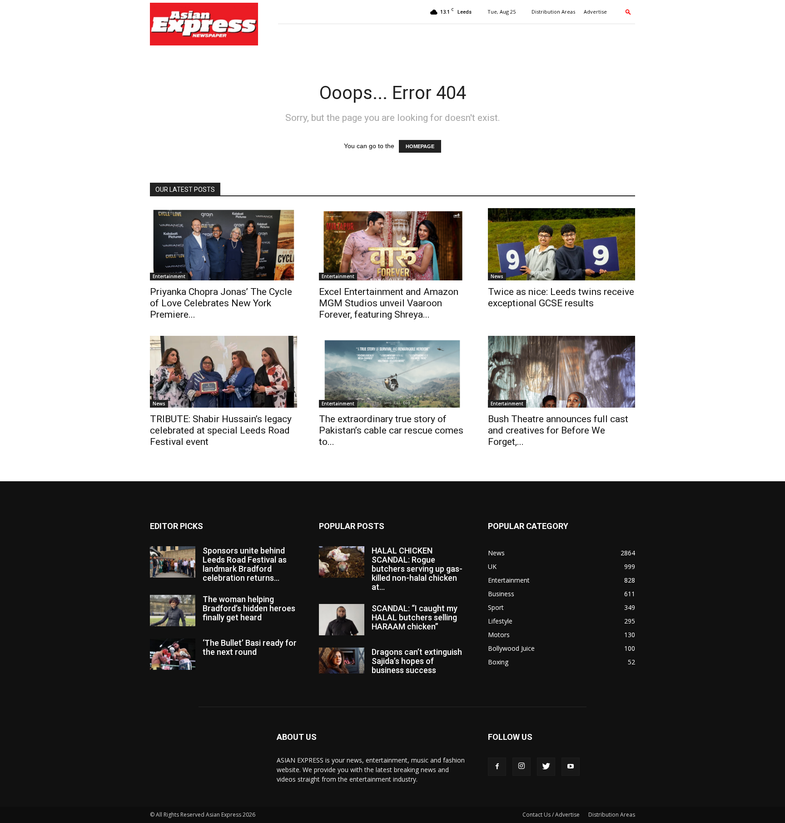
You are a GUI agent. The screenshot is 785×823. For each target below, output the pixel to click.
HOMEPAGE (420, 146)
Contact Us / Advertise (551, 814)
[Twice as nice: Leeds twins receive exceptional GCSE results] (561, 244)
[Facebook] (497, 767)
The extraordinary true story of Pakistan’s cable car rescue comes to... (391, 430)
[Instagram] (521, 767)
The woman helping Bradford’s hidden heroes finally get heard (249, 608)
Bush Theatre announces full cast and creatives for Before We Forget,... (558, 430)
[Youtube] (570, 767)
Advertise (595, 11)
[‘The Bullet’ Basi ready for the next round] (172, 654)
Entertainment (169, 276)
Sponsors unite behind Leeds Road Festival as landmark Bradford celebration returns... (245, 564)
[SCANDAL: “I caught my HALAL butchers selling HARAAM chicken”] (341, 619)
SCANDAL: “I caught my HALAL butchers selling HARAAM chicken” (414, 617)
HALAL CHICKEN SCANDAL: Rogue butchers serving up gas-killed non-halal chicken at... (417, 569)
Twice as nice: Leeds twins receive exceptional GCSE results (561, 297)
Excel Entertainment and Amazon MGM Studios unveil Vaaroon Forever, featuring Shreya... (388, 303)
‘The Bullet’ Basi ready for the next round (250, 647)
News (497, 276)
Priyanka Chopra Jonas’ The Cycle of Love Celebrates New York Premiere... (221, 303)
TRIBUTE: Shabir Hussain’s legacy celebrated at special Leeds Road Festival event (221, 430)
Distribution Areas (553, 11)
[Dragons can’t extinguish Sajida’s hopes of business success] (341, 660)
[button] (628, 11)
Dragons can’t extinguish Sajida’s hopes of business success (417, 661)
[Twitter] (546, 767)
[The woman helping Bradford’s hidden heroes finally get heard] (172, 610)
